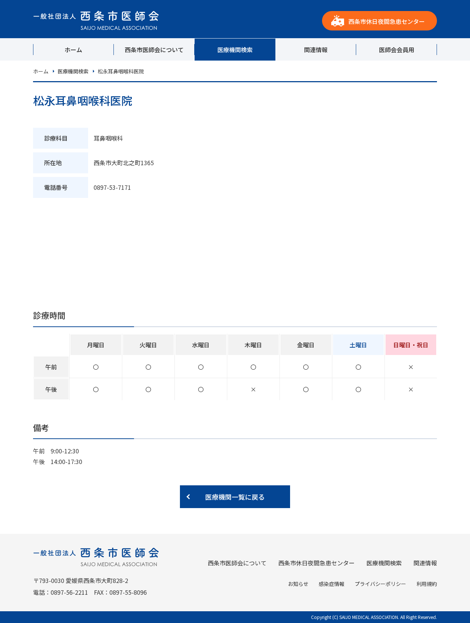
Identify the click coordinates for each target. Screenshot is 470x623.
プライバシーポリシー (380, 583)
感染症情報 (331, 583)
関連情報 (316, 49)
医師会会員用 (396, 49)
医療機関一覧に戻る (235, 496)
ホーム (73, 49)
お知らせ (298, 583)
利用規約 (426, 583)
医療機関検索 (235, 49)
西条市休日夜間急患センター (386, 21)
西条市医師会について (154, 49)
